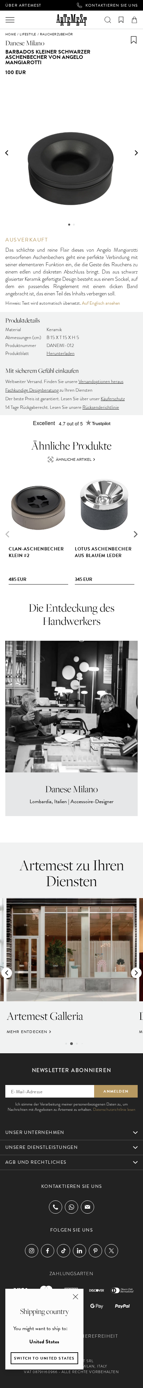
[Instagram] (31, 1250)
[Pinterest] (95, 1250)
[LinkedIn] (79, 1250)
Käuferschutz (113, 399)
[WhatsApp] (71, 1207)
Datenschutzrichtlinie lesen (114, 1109)
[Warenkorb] (134, 19)
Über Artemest (23, 5)
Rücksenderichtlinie (100, 407)
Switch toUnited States (44, 1358)
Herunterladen (60, 353)
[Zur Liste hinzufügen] (134, 40)
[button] (6, 153)
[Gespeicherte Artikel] (121, 19)
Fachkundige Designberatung (32, 390)
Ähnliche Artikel (73, 459)
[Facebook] (47, 1250)
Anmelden (115, 1091)
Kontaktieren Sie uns (111, 5)
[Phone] (55, 1207)
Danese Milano (24, 42)
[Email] (87, 1207)
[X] (111, 1250)
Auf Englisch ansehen (101, 303)
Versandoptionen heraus (100, 381)
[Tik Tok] (63, 1250)
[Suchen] (107, 19)
